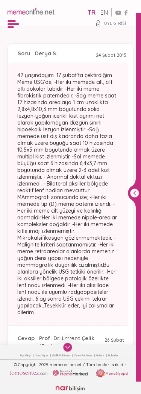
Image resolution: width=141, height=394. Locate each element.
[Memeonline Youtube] (118, 13)
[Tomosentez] (28, 373)
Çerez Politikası (83, 355)
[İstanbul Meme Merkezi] (70, 373)
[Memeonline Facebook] (126, 13)
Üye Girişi (115, 23)
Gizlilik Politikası (61, 355)
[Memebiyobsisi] (112, 373)
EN (104, 12)
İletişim (100, 355)
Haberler (113, 355)
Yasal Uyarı (42, 355)
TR (92, 12)
